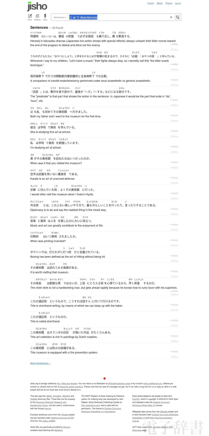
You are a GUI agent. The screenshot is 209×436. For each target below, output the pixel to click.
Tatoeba (175, 80)
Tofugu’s (66, 426)
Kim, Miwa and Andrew (67, 383)
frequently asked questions (71, 386)
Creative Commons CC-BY (62, 417)
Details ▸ (174, 49)
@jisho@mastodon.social (119, 383)
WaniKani (58, 430)
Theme (168, 3)
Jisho (37, 6)
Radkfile (33, 398)
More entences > (40, 363)
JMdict (49, 395)
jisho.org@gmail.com (153, 383)
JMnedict (66, 395)
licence (48, 408)
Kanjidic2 (57, 395)
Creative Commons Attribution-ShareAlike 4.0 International (101, 410)
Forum (150, 3)
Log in (178, 3)
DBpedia (164, 411)
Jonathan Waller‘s (160, 426)
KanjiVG (136, 398)
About (159, 3)
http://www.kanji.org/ (90, 405)
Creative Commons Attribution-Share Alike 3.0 (151, 404)
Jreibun (175, 44)
